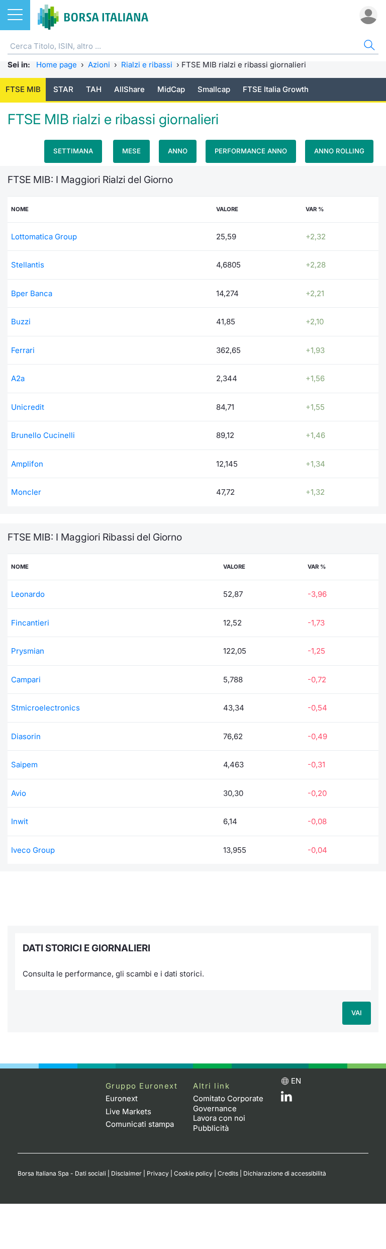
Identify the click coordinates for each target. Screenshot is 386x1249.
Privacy (158, 1173)
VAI (356, 1013)
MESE (131, 151)
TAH (94, 89)
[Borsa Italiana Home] (93, 15)
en (296, 1081)
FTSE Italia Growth (276, 89)
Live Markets (128, 1111)
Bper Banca (31, 293)
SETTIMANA (73, 151)
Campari (26, 679)
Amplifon (27, 464)
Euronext (122, 1098)
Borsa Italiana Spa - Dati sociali (62, 1173)
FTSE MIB (23, 89)
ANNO (177, 151)
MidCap (171, 89)
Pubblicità (211, 1128)
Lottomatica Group (44, 236)
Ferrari (23, 350)
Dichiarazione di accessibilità (284, 1173)
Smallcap (214, 89)
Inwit (19, 821)
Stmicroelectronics (45, 707)
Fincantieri (30, 623)
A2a (18, 378)
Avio (18, 793)
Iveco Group (33, 850)
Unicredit (27, 407)
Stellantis (27, 265)
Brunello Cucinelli (43, 435)
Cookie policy (193, 1173)
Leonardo (28, 594)
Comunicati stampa (140, 1124)
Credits (228, 1173)
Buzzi (21, 321)
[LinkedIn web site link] (286, 1099)
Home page (56, 64)
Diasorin (26, 736)
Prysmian (27, 651)
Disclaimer (126, 1173)
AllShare (129, 89)
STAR (63, 89)
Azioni (99, 64)
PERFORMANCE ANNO (251, 151)
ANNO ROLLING (339, 151)
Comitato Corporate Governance (228, 1103)
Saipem (24, 764)
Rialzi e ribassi (146, 64)
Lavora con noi (219, 1118)
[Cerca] (368, 46)
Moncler (26, 492)
